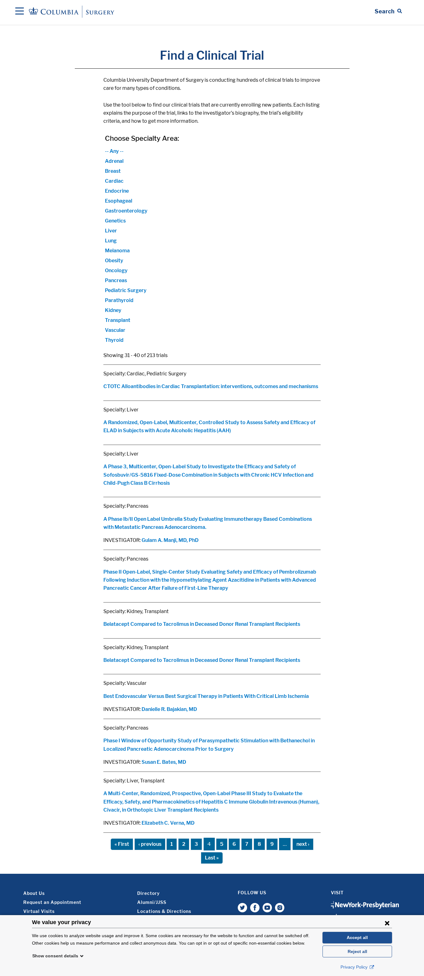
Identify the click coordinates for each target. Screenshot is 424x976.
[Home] (72, 11)
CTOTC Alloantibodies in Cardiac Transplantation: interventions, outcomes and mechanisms (210, 386)
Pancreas (116, 280)
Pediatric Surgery (126, 290)
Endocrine (117, 191)
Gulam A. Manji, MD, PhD (170, 540)
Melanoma (117, 251)
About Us (34, 893)
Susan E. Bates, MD (164, 762)
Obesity (114, 260)
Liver (111, 231)
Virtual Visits (39, 911)
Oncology (116, 270)
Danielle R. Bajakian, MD (169, 709)
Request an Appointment (52, 902)
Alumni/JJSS (151, 902)
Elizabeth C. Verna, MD (168, 823)
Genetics (115, 221)
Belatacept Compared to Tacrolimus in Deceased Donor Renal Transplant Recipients (201, 624)
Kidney (113, 310)
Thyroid (114, 340)
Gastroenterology (126, 211)
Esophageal (118, 201)
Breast (113, 171)
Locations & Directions (164, 911)
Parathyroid (119, 300)
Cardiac (114, 181)
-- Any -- (114, 151)
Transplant (117, 320)
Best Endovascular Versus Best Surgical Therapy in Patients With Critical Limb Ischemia (206, 696)
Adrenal (114, 161)
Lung (111, 241)
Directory (148, 893)
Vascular (115, 330)
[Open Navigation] (19, 11)
